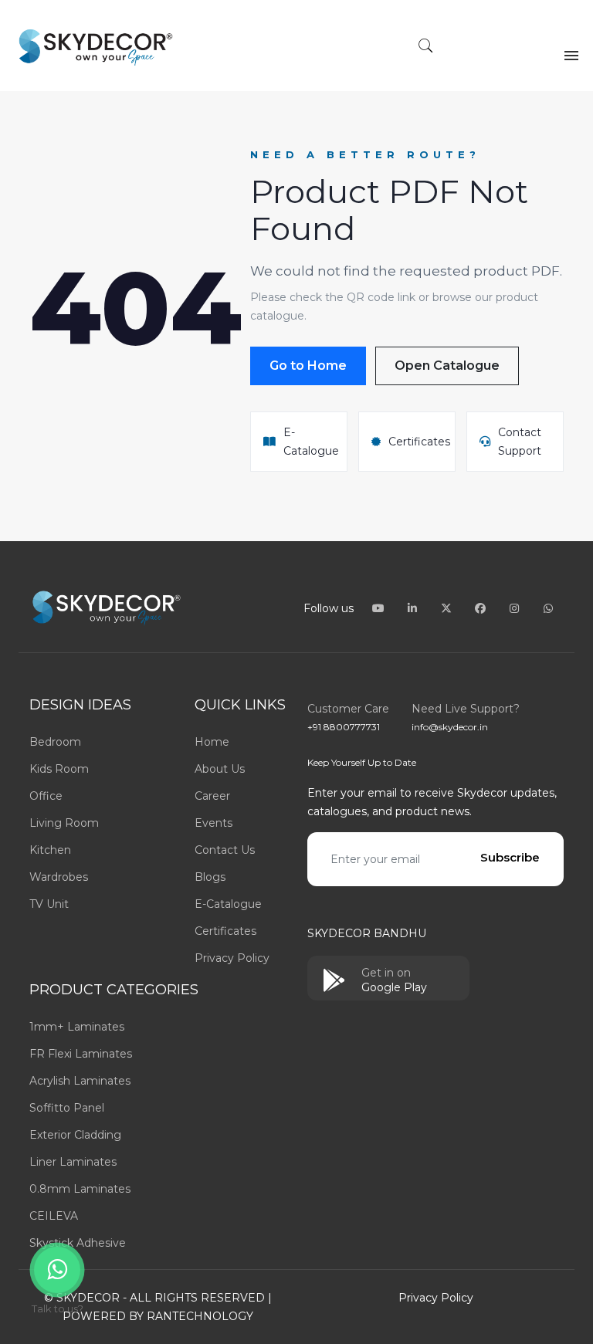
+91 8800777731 (343, 727)
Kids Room (59, 769)
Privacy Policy (232, 958)
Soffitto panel (66, 1108)
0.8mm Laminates (79, 1189)
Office (46, 796)
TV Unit (49, 904)
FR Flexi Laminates (80, 1054)
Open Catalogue (447, 365)
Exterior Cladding (75, 1135)
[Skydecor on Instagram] (516, 608)
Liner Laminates (73, 1162)
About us (220, 769)
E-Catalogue (228, 904)
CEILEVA (53, 1216)
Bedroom (55, 742)
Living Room (64, 823)
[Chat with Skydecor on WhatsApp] (548, 608)
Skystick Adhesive (77, 1243)
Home (212, 742)
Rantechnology (200, 1316)
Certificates (225, 931)
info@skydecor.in (450, 727)
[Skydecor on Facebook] (482, 608)
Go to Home (308, 365)
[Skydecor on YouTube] (380, 608)
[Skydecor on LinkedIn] (414, 608)
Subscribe (510, 857)
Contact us (225, 850)
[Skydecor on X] (448, 608)
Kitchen (50, 850)
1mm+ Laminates (76, 1027)
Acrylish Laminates (79, 1081)
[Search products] (426, 47)
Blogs (210, 877)
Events (213, 823)
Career (212, 796)
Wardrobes (58, 877)
